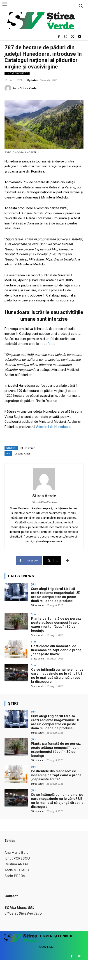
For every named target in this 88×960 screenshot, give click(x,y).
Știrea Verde (28, 448)
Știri (33, 584)
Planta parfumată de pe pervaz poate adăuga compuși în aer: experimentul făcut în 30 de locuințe (56, 625)
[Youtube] (79, 36)
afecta (50, 344)
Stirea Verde (28, 88)
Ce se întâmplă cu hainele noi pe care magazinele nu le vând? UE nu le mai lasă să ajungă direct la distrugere (57, 676)
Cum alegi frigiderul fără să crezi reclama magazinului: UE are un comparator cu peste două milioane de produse (55, 595)
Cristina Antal (22, 453)
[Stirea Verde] (9, 88)
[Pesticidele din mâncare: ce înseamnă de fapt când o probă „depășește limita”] (16, 649)
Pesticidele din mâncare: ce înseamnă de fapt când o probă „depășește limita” (56, 650)
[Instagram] (65, 36)
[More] (67, 560)
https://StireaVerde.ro (44, 502)
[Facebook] (58, 36)
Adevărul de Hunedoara (53, 427)
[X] (72, 36)
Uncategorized (17, 73)
